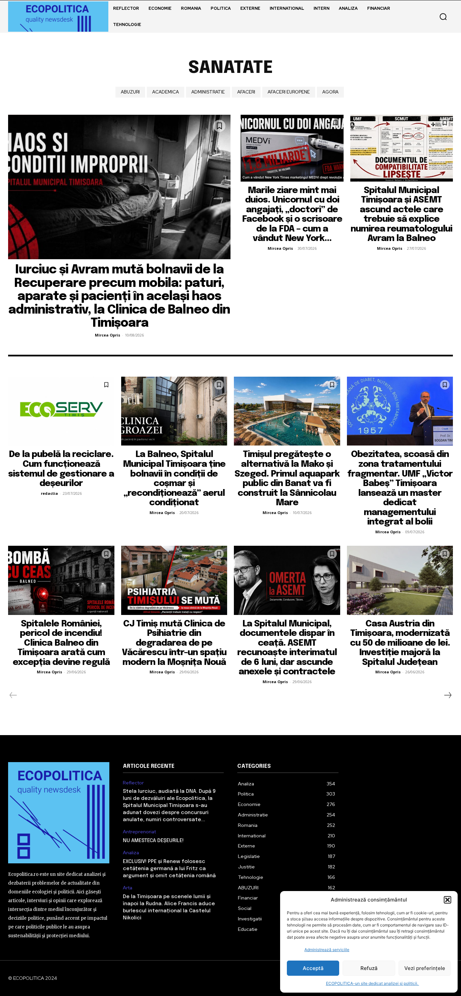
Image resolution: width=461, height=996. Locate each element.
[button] (447, 899)
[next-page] (447, 695)
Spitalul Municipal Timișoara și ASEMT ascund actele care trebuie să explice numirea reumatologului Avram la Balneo (401, 214)
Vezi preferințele (424, 968)
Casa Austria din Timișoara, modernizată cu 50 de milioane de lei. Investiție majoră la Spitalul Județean (400, 643)
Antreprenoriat (139, 832)
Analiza (131, 853)
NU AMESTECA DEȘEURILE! (153, 840)
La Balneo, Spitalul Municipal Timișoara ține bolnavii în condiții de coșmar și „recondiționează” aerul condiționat (174, 478)
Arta (127, 888)
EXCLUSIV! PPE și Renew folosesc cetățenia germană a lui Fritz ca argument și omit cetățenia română (169, 869)
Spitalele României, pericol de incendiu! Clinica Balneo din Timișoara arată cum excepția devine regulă (61, 643)
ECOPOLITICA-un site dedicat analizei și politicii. (372, 983)
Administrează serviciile (326, 949)
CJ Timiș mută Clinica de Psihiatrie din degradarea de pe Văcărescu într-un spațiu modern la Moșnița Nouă (174, 643)
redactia (49, 493)
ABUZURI (130, 92)
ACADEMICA (165, 92)
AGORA (330, 92)
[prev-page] (13, 695)
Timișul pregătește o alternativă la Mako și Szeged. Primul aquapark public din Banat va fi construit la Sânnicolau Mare (287, 478)
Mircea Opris (107, 335)
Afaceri (246, 92)
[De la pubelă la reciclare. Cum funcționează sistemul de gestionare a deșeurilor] (61, 411)
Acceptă (313, 968)
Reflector (133, 783)
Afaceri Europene (289, 92)
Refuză (369, 968)
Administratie (208, 92)
